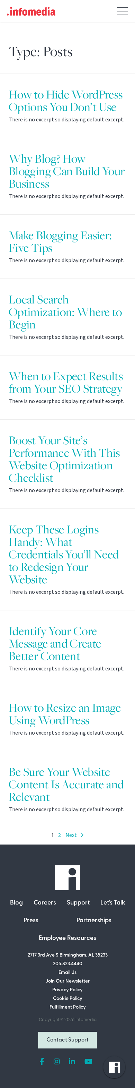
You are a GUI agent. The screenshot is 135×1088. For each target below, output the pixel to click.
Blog (16, 903)
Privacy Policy (67, 990)
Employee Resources (67, 938)
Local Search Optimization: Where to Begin (65, 312)
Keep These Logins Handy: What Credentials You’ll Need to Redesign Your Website (64, 554)
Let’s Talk (112, 903)
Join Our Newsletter (68, 981)
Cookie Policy (67, 998)
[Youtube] (88, 1062)
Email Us (67, 972)
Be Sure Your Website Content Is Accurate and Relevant (66, 784)
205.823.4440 (67, 964)
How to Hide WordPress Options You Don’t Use (66, 100)
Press (31, 921)
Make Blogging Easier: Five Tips (60, 241)
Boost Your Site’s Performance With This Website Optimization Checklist (64, 459)
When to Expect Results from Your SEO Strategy (66, 382)
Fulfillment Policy (68, 1007)
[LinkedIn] (72, 1062)
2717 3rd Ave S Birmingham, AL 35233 (68, 955)
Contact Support (67, 1040)
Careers (45, 903)
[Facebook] (42, 1062)
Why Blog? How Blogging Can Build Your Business (67, 171)
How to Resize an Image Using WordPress (65, 714)
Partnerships (93, 921)
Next (72, 835)
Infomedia (86, 1020)
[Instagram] (57, 1062)
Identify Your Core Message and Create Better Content (55, 643)
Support (78, 903)
